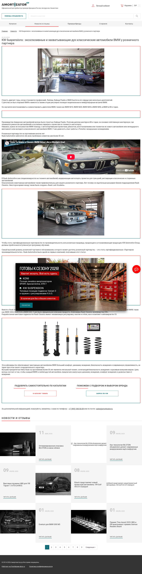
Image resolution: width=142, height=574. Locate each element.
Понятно (26, 305)
